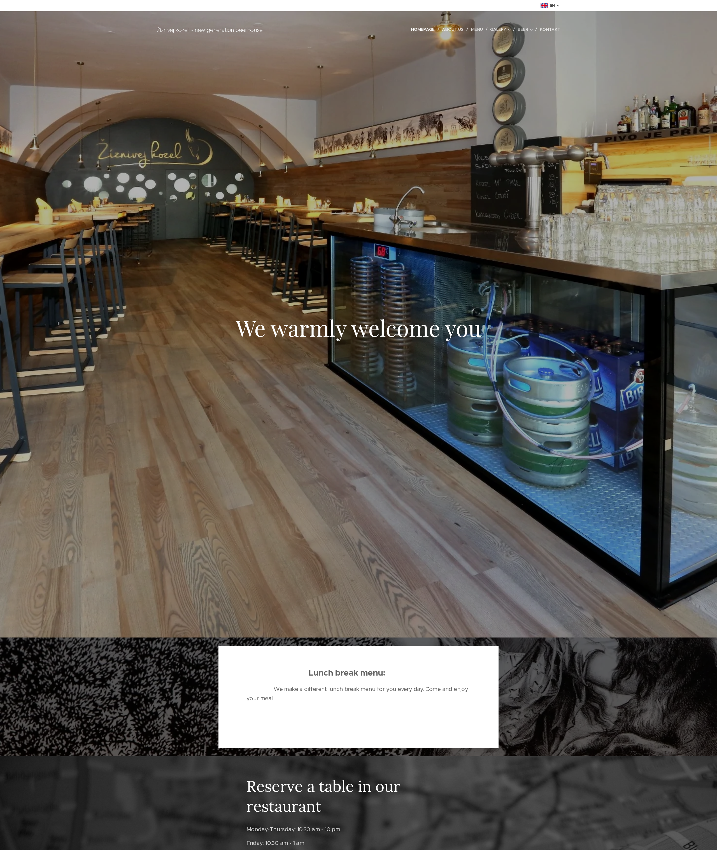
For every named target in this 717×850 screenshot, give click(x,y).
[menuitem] (424, 29)
